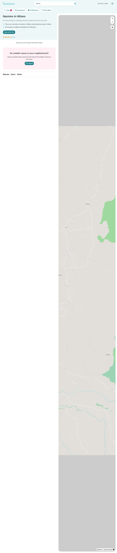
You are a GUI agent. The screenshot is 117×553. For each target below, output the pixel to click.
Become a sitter (103, 3)
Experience (21, 10)
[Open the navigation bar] (112, 3)
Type (8, 10)
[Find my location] (112, 27)
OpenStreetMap (108, 549)
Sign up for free (9, 32)
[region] (87, 283)
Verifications (34, 10)
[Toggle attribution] (113, 549)
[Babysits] (9, 3)
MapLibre (99, 549)
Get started (29, 63)
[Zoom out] (112, 22)
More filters (47, 10)
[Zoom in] (112, 18)
